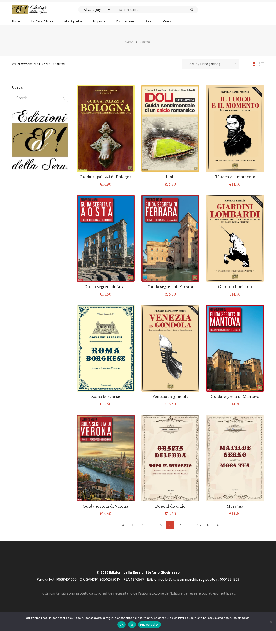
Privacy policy (149, 624)
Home (129, 42)
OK (121, 624)
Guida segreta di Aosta (105, 287)
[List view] (260, 63)
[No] (270, 622)
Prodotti (145, 42)
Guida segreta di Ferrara (170, 287)
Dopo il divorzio (170, 506)
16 (208, 525)
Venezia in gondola (170, 396)
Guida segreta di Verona (105, 506)
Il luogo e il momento (235, 177)
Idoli (170, 177)
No (132, 624)
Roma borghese (105, 396)
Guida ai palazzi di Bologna (106, 177)
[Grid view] (251, 63)
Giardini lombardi (235, 287)
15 (199, 525)
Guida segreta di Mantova (235, 396)
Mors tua (235, 506)
